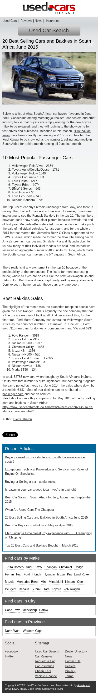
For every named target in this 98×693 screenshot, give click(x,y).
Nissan (70, 582)
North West (12, 631)
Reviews (26, 21)
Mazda (9, 582)
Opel (80, 582)
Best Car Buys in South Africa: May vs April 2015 (39, 525)
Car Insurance (44, 666)
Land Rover (82, 574)
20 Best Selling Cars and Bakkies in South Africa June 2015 (46, 517)
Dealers (70, 666)
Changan (50, 567)
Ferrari (9, 574)
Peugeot (10, 589)
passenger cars (13, 394)
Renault (24, 589)
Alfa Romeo (15, 567)
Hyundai (49, 574)
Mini (43, 582)
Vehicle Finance (46, 676)
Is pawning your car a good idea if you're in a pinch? (40, 489)
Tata (46, 589)
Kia (69, 574)
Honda (36, 574)
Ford (27, 574)
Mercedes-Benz (27, 582)
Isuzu (61, 574)
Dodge (78, 567)
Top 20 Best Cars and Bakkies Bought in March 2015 (41, 545)
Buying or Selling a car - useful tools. (30, 481)
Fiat (18, 574)
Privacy (70, 671)
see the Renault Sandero (38, 215)
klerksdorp (30, 610)
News (38, 21)
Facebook (11, 651)
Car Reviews (43, 656)
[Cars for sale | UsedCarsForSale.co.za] (49, 8)
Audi (29, 567)
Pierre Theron (22, 419)
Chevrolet (65, 567)
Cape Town (12, 610)
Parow (43, 610)
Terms (69, 676)
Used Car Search (49, 30)
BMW (38, 567)
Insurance (52, 21)
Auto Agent (83, 685)
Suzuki (36, 589)
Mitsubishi (56, 582)
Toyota (56, 589)
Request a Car (45, 661)
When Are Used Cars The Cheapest (29, 509)
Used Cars (9, 21)
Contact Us (72, 661)
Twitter (9, 656)
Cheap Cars (43, 671)
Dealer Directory (76, 651)
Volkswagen (72, 589)
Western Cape (32, 631)
